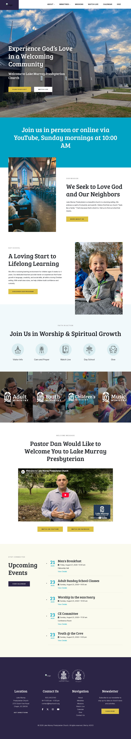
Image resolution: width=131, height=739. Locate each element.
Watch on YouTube (50, 529)
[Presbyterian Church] (78, 676)
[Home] (9, 5)
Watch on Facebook (80, 529)
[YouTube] (58, 709)
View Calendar (19, 584)
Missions (79, 4)
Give (119, 4)
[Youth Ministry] (49, 397)
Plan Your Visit (19, 89)
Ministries (64, 4)
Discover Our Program (23, 291)
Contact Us (80, 715)
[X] (47, 709)
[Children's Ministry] (82, 397)
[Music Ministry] (114, 397)
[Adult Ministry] (16, 397)
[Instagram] (52, 709)
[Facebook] (42, 709)
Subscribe (110, 711)
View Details (62, 571)
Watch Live (93, 4)
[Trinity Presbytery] (63, 676)
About (50, 4)
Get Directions (21, 712)
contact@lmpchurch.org (51, 704)
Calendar (107, 4)
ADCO (91, 725)
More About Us (77, 219)
